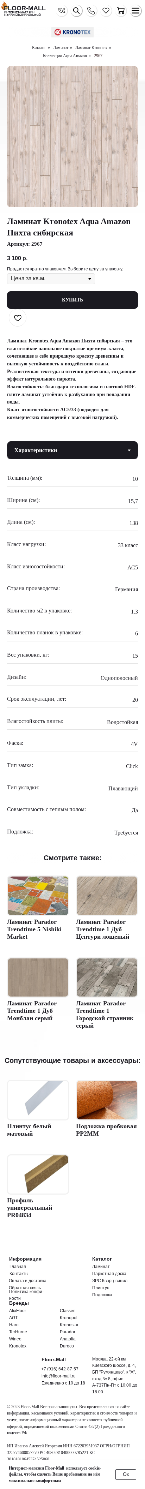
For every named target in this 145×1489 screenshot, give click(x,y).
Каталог (39, 47)
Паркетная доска (109, 1273)
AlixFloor (17, 1310)
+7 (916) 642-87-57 (59, 1369)
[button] (91, 10)
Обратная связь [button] (25, 1287)
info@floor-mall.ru (59, 1376)
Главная (18, 1266)
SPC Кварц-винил (109, 1280)
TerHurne (18, 1331)
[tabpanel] (72, 658)
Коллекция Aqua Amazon (65, 55)
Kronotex (17, 1346)
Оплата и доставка (27, 1280)
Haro (14, 1324)
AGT (13, 1317)
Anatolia (68, 1338)
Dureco (67, 1346)
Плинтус (100, 1287)
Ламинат (60, 47)
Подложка (102, 1294)
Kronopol (68, 1317)
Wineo (15, 1338)
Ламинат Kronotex (91, 47)
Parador (67, 1331)
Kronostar (69, 1324)
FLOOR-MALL (25, 8)
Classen (68, 1310)
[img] (120, 10)
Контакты (19, 1273)
